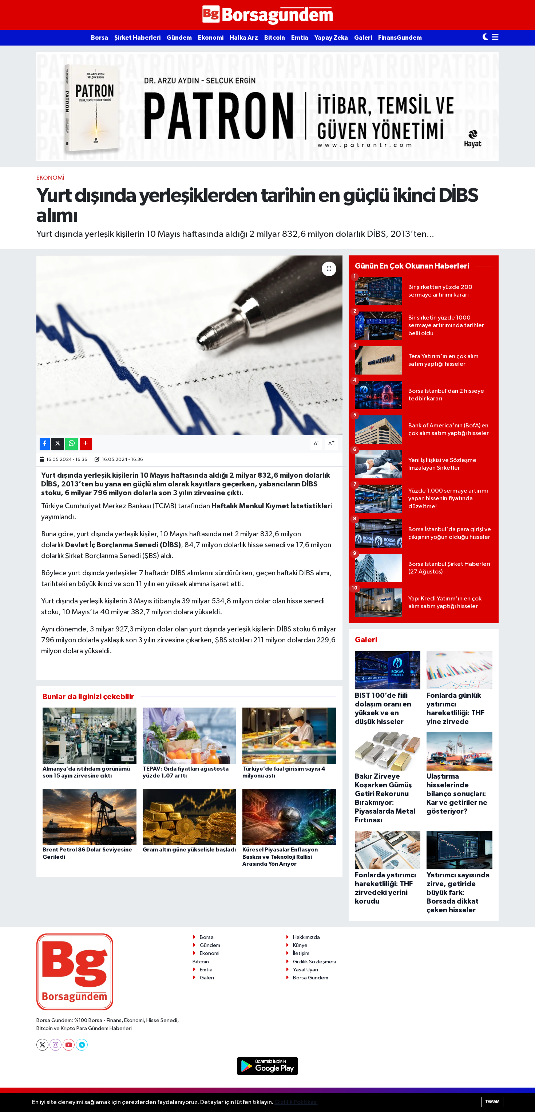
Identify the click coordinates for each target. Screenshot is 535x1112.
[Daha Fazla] (86, 444)
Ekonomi (210, 38)
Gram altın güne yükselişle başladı (189, 850)
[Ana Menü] (495, 38)
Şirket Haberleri (137, 38)
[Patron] (267, 106)
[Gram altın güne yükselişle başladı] (190, 817)
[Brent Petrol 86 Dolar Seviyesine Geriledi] (89, 817)
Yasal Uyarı (305, 969)
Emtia (299, 38)
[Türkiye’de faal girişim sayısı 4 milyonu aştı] (289, 735)
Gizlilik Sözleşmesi (314, 961)
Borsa (99, 38)
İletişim (301, 953)
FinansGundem (400, 38)
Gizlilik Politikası (296, 1102)
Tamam (492, 1102)
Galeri (363, 38)
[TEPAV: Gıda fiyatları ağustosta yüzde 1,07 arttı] (190, 735)
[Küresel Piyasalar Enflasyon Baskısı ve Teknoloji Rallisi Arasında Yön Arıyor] (289, 817)
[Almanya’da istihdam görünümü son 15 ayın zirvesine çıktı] (89, 735)
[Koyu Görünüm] (485, 38)
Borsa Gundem (310, 977)
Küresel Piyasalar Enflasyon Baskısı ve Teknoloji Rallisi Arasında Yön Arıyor (280, 856)
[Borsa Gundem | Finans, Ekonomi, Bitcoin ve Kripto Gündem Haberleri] (267, 15)
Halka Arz (244, 38)
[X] (42, 1045)
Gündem (179, 38)
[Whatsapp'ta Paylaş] (71, 444)
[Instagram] (55, 1045)
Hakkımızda (306, 937)
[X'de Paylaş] (57, 444)
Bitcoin (274, 38)
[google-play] (267, 1066)
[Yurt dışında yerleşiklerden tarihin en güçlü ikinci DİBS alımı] (189, 345)
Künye (300, 945)
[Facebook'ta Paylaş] (45, 444)
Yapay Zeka (331, 38)
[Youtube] (69, 1045)
